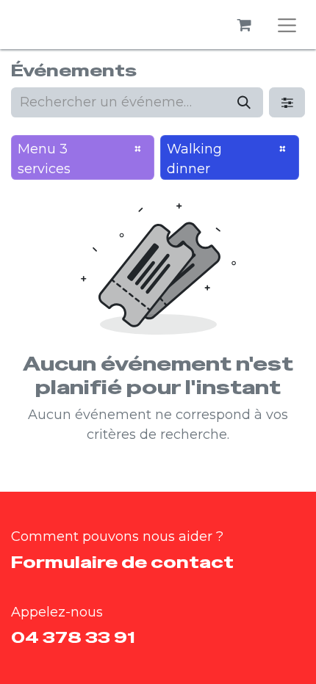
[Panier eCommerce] (244, 25)
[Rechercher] (244, 102)
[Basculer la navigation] (287, 24)
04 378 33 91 (72, 637)
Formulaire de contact (122, 562)
